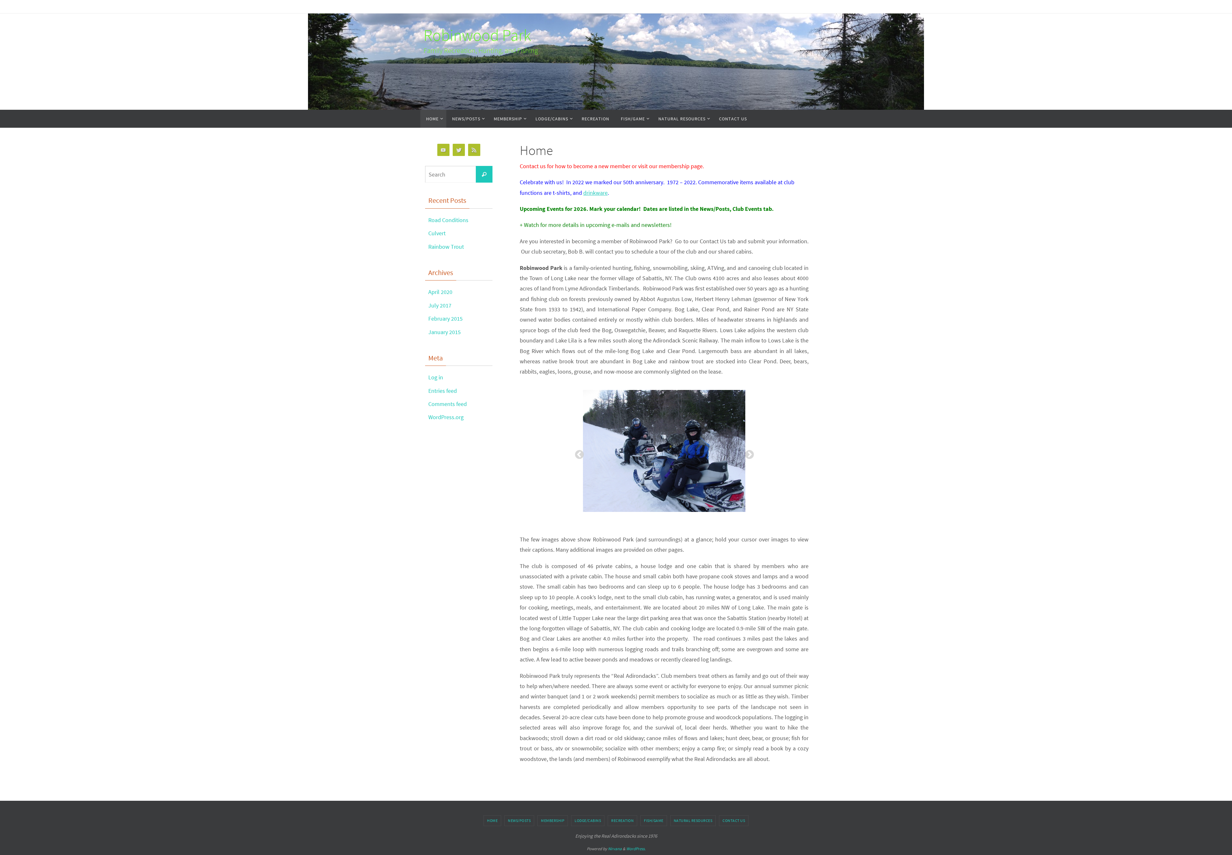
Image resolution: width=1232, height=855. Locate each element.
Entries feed (442, 390)
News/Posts (519, 820)
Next (747, 453)
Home (492, 820)
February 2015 (445, 318)
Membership (552, 820)
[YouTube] (443, 150)
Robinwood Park (477, 35)
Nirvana (615, 848)
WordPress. (636, 848)
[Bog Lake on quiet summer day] (664, 451)
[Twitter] (459, 150)
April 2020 (440, 292)
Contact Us (734, 820)
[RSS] (474, 150)
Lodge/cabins (588, 820)
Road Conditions (448, 220)
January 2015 (444, 332)
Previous (577, 453)
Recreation (622, 820)
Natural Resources (693, 820)
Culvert (437, 233)
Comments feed (447, 404)
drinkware (595, 192)
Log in (435, 377)
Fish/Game (653, 820)
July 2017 (439, 305)
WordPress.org (446, 417)
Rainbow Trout (446, 246)
